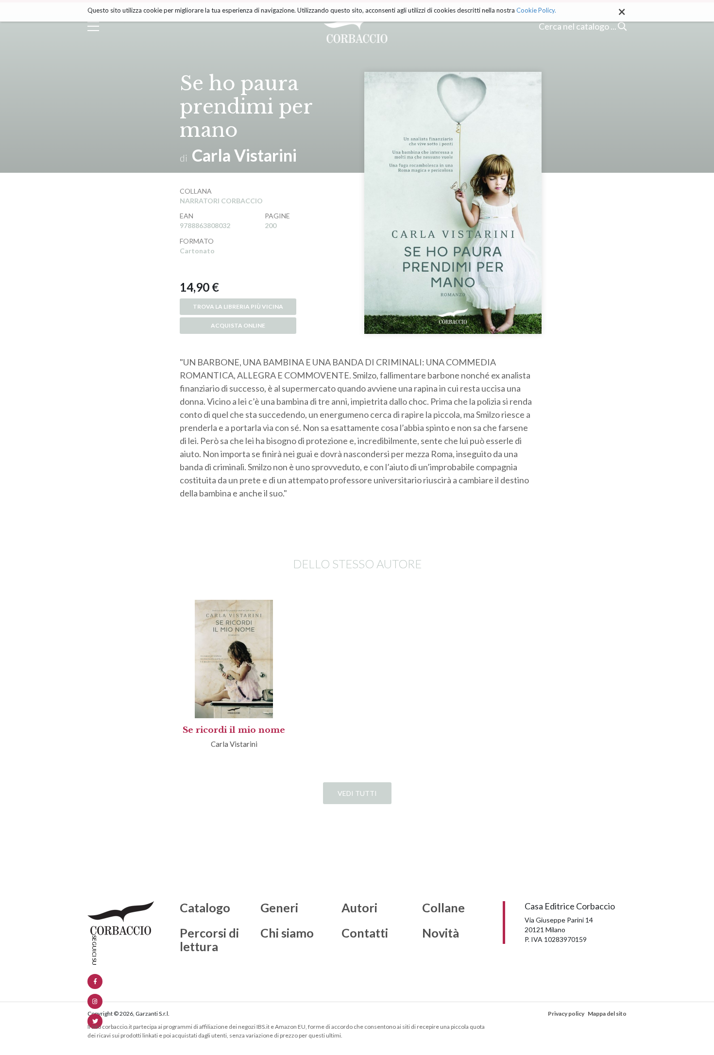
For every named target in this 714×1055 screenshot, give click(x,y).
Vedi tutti (357, 793)
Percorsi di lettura (209, 939)
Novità (440, 933)
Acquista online (238, 325)
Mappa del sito (607, 1013)
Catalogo (205, 908)
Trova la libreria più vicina (238, 306)
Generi (279, 908)
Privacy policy (566, 1013)
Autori (359, 908)
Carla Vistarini (244, 155)
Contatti (364, 933)
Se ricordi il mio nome (234, 730)
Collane (443, 908)
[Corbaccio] (357, 26)
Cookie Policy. (536, 10)
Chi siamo (287, 933)
